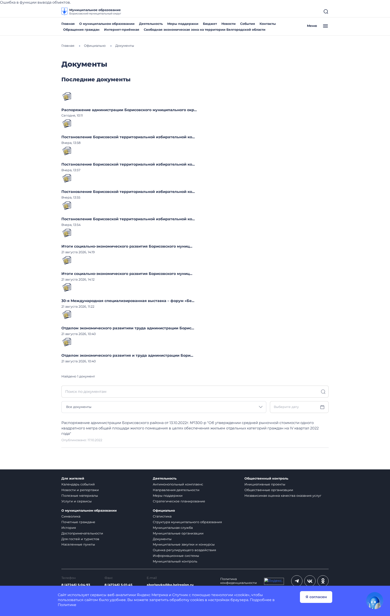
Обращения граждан (81, 30)
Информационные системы (176, 556)
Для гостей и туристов (80, 539)
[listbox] (163, 407)
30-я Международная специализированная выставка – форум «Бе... (127, 301)
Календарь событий (78, 484)
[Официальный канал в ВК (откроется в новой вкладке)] (310, 581)
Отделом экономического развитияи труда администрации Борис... (127, 328)
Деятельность (151, 24)
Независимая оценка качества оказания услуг (282, 496)
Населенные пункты (78, 544)
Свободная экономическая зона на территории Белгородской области (204, 30)
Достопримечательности (82, 533)
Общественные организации (268, 490)
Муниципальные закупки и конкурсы (184, 544)
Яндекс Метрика (152, 595)
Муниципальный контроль (175, 561)
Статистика (162, 516)
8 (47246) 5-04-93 (75, 585)
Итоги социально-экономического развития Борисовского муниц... (126, 246)
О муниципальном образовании (107, 24)
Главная (68, 24)
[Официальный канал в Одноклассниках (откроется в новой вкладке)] (323, 581)
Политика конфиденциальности (238, 581)
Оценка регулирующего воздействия (184, 550)
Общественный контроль (266, 478)
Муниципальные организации (178, 533)
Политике (67, 605)
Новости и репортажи (80, 490)
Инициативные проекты (264, 484)
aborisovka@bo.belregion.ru (170, 585)
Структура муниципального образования (187, 522)
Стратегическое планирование (179, 501)
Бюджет (210, 24)
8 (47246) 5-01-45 (118, 585)
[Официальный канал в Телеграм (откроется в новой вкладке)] (296, 581)
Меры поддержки (182, 24)
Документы (162, 539)
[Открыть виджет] (374, 600)
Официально (164, 511)
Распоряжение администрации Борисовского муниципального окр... (129, 110)
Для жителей (72, 478)
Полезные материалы (79, 496)
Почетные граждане (78, 522)
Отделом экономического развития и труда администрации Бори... (127, 355)
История (68, 528)
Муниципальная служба (173, 528)
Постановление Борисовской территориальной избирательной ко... (128, 137)
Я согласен (316, 597)
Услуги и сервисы (76, 501)
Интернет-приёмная (121, 30)
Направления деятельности (176, 490)
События (247, 24)
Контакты (268, 24)
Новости (228, 24)
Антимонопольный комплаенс (178, 484)
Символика (70, 516)
